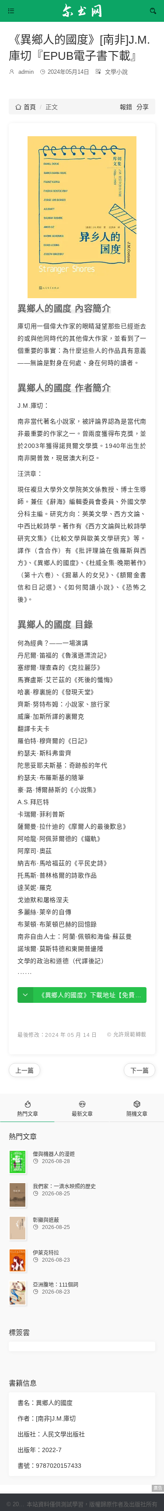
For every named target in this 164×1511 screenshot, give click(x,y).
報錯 (126, 106)
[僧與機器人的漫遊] (17, 1162)
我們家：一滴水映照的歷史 (64, 1187)
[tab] (27, 1108)
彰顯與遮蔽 (46, 1220)
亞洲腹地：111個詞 (55, 1285)
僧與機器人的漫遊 (54, 1154)
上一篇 (24, 1070)
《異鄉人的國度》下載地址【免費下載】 (96, 994)
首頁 (25, 106)
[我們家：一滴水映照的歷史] (17, 1195)
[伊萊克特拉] (17, 1260)
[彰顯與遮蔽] (17, 1228)
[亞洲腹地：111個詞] (17, 1292)
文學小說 (116, 72)
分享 (142, 106)
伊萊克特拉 (46, 1253)
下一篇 (139, 1070)
